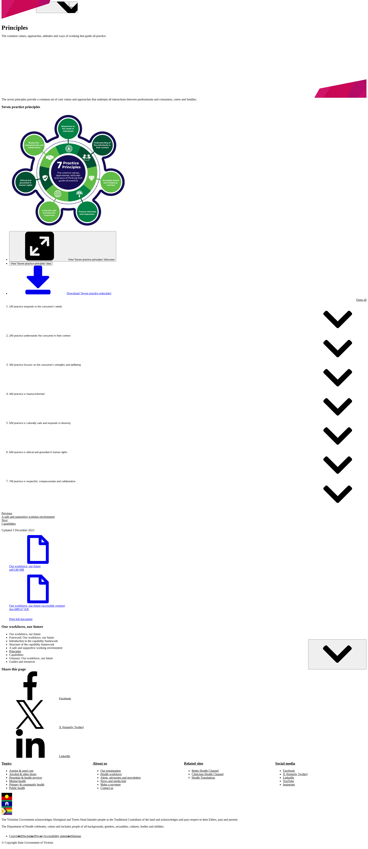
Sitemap (76, 836)
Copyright (15, 836)
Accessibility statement (57, 836)
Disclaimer (27, 836)
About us (100, 763)
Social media (285, 763)
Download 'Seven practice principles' (89, 293)
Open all (361, 299)
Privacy (39, 836)
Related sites (193, 763)
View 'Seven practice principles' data (31, 263)
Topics (7, 763)
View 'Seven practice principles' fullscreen (91, 259)
